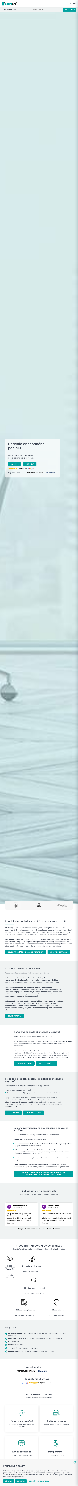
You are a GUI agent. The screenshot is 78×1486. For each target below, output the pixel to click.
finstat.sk (33, 1348)
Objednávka (68, 10)
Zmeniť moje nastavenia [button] (39, 1481)
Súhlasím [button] (8, 1481)
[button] (21, 469)
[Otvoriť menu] (74, 3)
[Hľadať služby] (70, 3)
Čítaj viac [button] (10, 1223)
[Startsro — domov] (9, 3)
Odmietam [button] (21, 1481)
